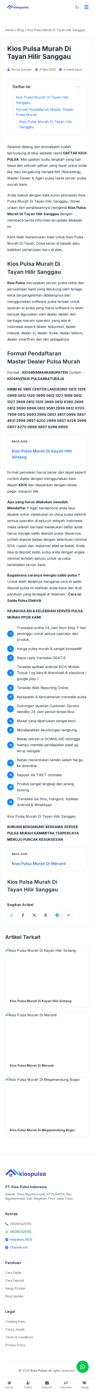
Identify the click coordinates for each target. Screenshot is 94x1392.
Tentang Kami (15, 1321)
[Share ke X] (34, 915)
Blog (20, 30)
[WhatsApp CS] (83, 1367)
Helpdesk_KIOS (21, 1239)
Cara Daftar (13, 1272)
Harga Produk (15, 1288)
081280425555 (20, 1231)
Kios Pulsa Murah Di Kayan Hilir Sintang (42, 454)
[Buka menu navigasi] (86, 7)
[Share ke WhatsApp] (11, 915)
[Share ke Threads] (45, 915)
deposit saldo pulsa (35, 552)
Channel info (19, 1247)
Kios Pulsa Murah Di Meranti (39, 863)
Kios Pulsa (16, 283)
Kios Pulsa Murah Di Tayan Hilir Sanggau (42, 100)
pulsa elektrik (75, 514)
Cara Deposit (14, 1280)
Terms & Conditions (19, 1337)
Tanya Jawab (15, 1329)
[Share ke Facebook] (23, 915)
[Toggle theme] (77, 7)
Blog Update (14, 1296)
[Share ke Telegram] (57, 915)
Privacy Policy (15, 1345)
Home (9, 30)
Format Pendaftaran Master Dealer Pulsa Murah (45, 112)
